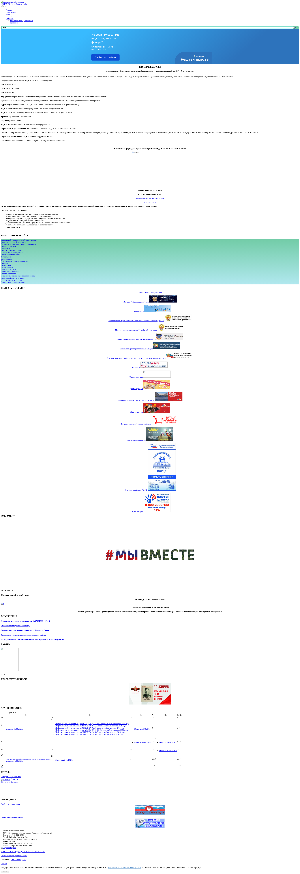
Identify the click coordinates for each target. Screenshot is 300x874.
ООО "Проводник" (18, 860)
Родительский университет (12, 253)
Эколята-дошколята (8, 274)
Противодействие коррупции (12, 278)
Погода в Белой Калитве (11, 777)
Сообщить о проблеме (105, 57)
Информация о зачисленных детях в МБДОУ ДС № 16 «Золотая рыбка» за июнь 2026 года (91, 730)
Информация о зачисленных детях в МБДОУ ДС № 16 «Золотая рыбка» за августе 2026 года (92, 724)
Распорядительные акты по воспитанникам (18, 244)
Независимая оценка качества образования (18, 276)
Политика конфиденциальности (14, 856)
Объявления (6, 265)
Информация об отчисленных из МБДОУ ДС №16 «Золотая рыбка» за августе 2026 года (90, 726)
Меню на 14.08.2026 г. (168, 742)
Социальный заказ (8, 269)
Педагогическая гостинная (11, 250)
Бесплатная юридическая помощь (15, 626)
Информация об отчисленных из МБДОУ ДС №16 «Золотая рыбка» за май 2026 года (89, 734)
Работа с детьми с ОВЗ (10, 272)
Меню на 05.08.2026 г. (143, 729)
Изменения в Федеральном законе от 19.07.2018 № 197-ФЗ (25, 621)
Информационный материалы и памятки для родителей (28, 759)
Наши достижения (8, 246)
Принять (5, 872)
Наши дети (5, 248)
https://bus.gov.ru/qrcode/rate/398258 (150, 198)
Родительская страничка (10, 255)
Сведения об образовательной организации (18, 240)
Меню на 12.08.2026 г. (143, 742)
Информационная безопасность (13, 242)
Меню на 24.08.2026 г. (14, 761)
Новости (4, 263)
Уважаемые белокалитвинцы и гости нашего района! (23, 635)
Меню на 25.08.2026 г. (64, 760)
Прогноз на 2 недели (9, 782)
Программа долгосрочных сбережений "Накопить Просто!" (26, 630)
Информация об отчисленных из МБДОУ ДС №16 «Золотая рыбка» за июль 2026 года (89, 728)
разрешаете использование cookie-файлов (124, 868)
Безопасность (6, 259)
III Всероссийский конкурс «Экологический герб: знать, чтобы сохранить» (32, 639)
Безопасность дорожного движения (15, 261)
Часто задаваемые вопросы (11, 280)
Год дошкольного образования (13, 282)
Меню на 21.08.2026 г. (168, 751)
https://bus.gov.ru (150, 202)
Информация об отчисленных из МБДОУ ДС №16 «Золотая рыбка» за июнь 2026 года (90, 732)
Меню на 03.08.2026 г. (14, 729)
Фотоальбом (6, 257)
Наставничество (7, 267)
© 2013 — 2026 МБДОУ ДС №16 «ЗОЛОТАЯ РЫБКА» (23, 852)
